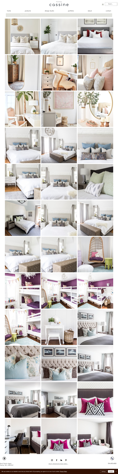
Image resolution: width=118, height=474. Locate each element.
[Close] (116, 471)
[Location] (4, 458)
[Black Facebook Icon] (56, 460)
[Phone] (112, 458)
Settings (104, 471)
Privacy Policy (63, 471)
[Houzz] (61, 460)
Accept (111, 471)
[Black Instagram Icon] (52, 460)
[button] (103, 4)
